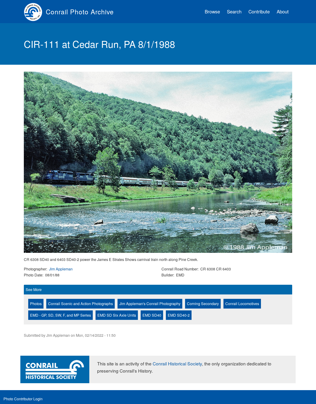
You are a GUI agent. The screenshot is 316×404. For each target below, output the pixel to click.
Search (234, 11)
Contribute (259, 11)
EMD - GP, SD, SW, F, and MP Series (60, 315)
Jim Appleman (61, 269)
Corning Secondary (203, 303)
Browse (212, 11)
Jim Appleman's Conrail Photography (149, 303)
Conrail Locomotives (242, 303)
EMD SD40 (152, 315)
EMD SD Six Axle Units (116, 315)
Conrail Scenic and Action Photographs (80, 303)
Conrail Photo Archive (80, 11)
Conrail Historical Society (177, 363)
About (283, 11)
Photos (36, 303)
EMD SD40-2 (179, 315)
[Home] (35, 11)
